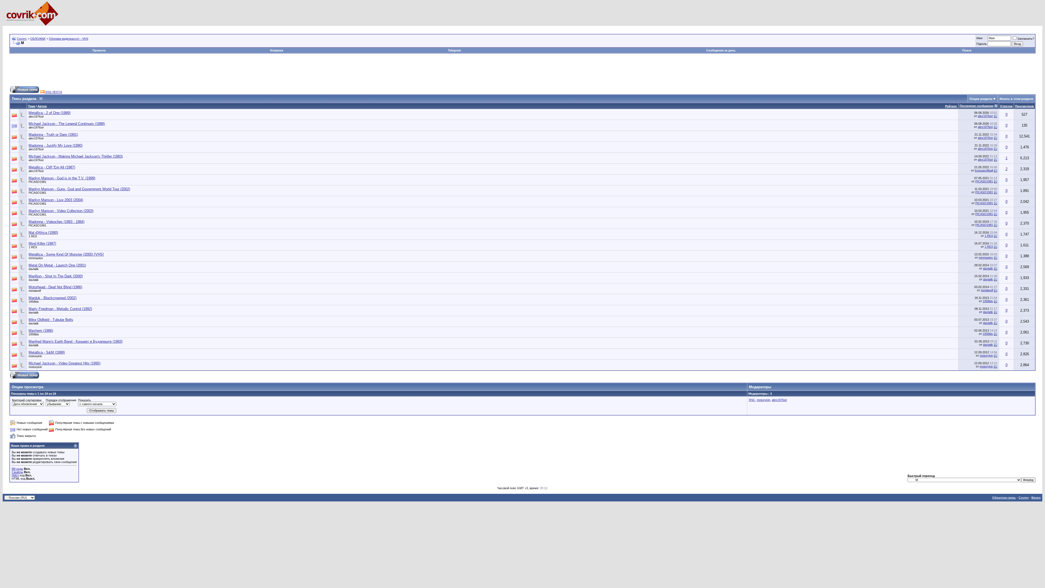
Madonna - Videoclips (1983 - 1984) (56, 222)
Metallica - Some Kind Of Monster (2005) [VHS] (66, 254)
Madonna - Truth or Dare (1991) (53, 135)
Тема (31, 106)
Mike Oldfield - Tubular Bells (51, 320)
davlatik (34, 269)
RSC (752, 400)
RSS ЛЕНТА (53, 92)
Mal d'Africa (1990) (43, 233)
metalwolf (35, 290)
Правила (99, 50)
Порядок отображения (61, 400)
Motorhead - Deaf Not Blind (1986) (55, 287)
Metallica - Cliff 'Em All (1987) (52, 167)
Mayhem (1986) (41, 331)
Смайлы (17, 472)
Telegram (454, 50)
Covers (22, 38)
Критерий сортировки (26, 400)
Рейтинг (951, 106)
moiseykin (35, 356)
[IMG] (15, 475)
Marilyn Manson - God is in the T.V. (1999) (62, 178)
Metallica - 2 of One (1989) (49, 113)
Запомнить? (1025, 38)
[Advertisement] (109, 28)
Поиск (967, 50)
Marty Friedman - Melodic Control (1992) (60, 309)
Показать (84, 400)
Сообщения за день (721, 50)
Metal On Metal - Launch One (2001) (57, 265)
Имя (979, 38)
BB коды (17, 468)
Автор (42, 106)
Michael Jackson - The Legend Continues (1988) (67, 124)
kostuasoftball (984, 170)
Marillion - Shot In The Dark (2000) (56, 276)
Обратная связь (1004, 497)
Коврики (276, 50)
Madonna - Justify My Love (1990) (55, 145)
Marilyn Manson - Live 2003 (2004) (56, 200)
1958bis (34, 301)
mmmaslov (36, 258)
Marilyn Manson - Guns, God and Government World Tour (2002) (79, 189)
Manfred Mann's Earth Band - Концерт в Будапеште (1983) (75, 341)
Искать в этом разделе (1016, 98)
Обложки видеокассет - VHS (68, 38)
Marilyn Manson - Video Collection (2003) (61, 211)
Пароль (981, 43)
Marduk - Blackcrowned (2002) (52, 298)
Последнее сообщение (977, 106)
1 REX (33, 236)
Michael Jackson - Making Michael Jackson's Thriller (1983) (76, 156)
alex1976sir (36, 116)
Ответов (1006, 106)
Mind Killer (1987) (42, 243)
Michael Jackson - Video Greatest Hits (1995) (64, 363)
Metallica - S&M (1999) (47, 352)
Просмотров (1024, 106)
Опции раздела (980, 98)
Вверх (1036, 497)
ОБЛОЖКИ (37, 38)
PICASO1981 (37, 181)
